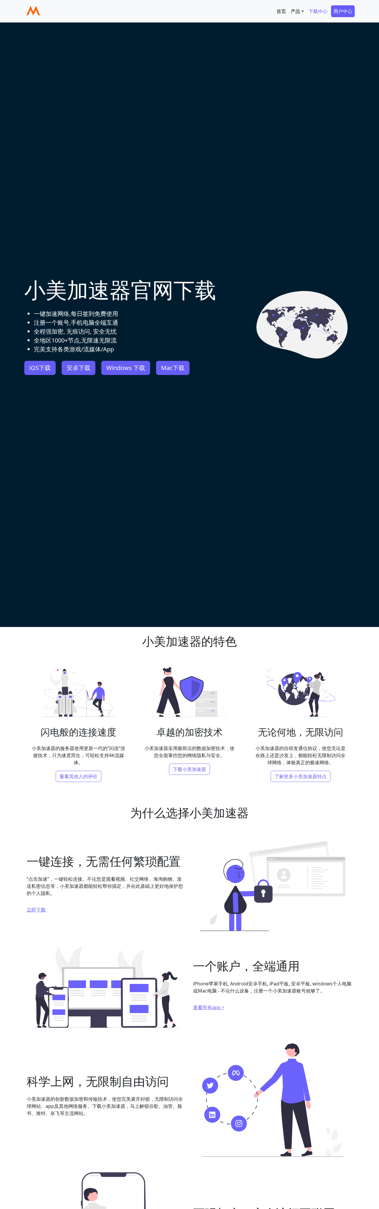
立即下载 (36, 909)
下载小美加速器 (189, 769)
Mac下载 (172, 368)
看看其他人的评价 (78, 776)
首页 (281, 11)
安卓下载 (78, 368)
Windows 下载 (125, 368)
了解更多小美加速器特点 (300, 776)
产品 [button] (295, 11)
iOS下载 (40, 368)
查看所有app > (208, 1007)
